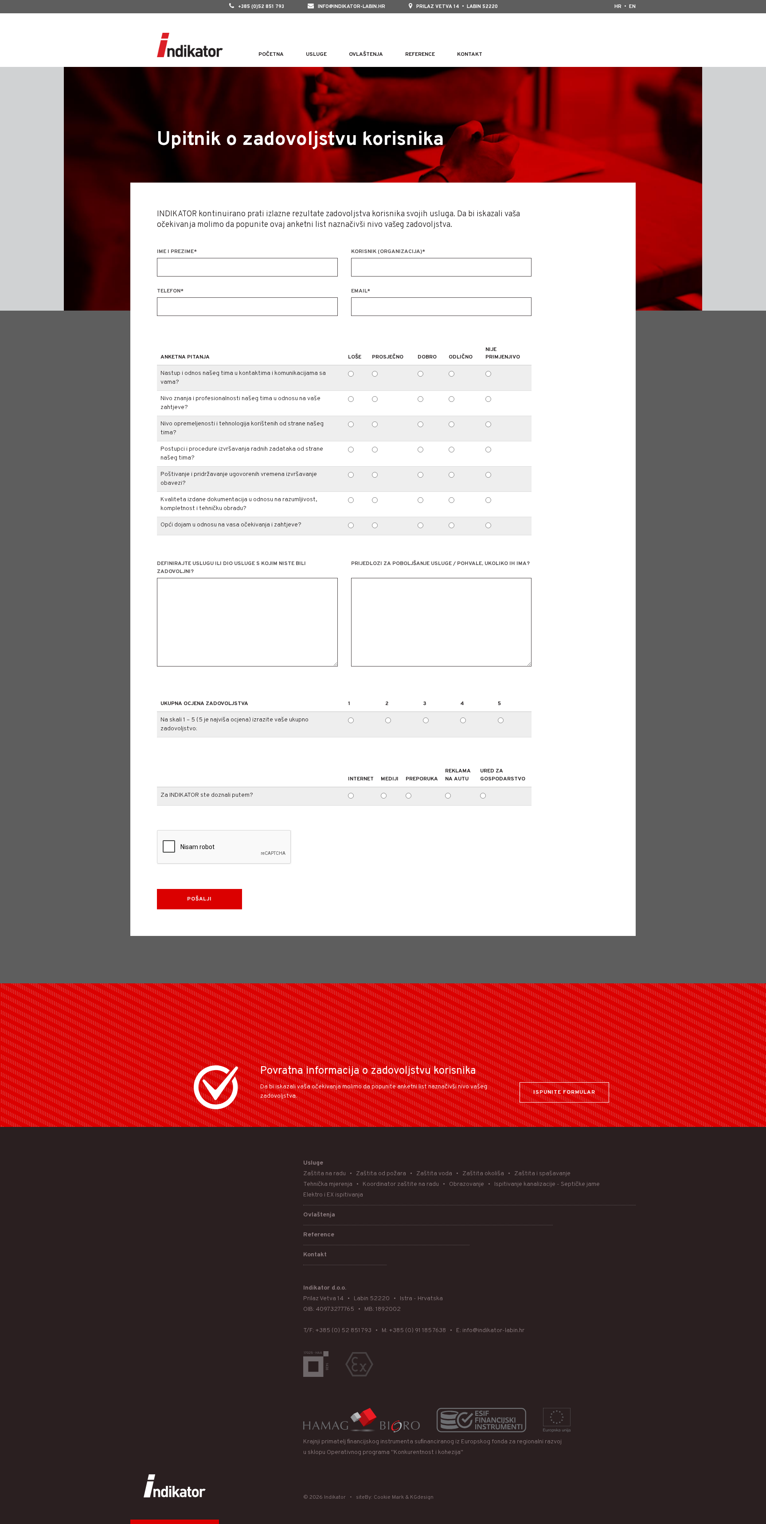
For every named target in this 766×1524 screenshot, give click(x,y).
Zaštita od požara (381, 1173)
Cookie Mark (389, 1497)
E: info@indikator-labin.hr (490, 1330)
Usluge (316, 54)
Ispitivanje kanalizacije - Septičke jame (547, 1184)
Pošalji (199, 899)
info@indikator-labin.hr (351, 7)
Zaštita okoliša (483, 1173)
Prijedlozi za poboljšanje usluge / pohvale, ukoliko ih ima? (440, 563)
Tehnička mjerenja (327, 1184)
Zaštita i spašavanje (542, 1173)
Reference (420, 54)
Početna (271, 54)
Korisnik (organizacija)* (388, 251)
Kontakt (469, 54)
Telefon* (170, 291)
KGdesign (422, 1497)
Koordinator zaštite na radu (401, 1184)
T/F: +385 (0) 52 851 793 (337, 1330)
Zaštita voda (434, 1173)
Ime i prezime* (177, 251)
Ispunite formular (564, 1092)
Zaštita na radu (324, 1173)
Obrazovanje (466, 1184)
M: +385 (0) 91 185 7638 (414, 1330)
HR (617, 7)
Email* (360, 291)
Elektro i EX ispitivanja (333, 1195)
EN (632, 7)
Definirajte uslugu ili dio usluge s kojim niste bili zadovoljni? (231, 567)
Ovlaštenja (366, 54)
